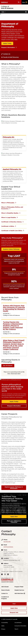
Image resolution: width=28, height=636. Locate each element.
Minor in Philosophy (8, 202)
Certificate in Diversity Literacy (11, 222)
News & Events (5, 590)
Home (3, 11)
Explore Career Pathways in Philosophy (14, 487)
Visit (14, 604)
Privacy (3, 629)
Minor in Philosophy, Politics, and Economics (12, 207)
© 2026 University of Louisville (9, 619)
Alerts (2, 625)
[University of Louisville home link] (4, 2)
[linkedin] (8, 574)
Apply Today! (14, 401)
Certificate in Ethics (8, 226)
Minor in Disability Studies (10, 213)
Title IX (16, 629)
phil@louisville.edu (8, 546)
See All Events (8, 365)
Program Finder (19, 586)
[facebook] (2, 574)
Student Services (19, 590)
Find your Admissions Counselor (14, 521)
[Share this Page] (25, 12)
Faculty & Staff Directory (11, 57)
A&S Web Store (19, 593)
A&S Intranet (5, 586)
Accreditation (18, 622)
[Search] (19, 2)
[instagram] (5, 574)
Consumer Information (20, 625)
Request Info (14, 612)
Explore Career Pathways (11, 249)
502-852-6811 (7, 541)
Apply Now (14, 516)
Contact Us (6, 54)
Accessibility (4, 622)
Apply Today (7, 43)
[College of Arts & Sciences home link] (7, 580)
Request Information (8, 47)
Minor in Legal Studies (8, 217)
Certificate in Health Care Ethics (12, 230)
